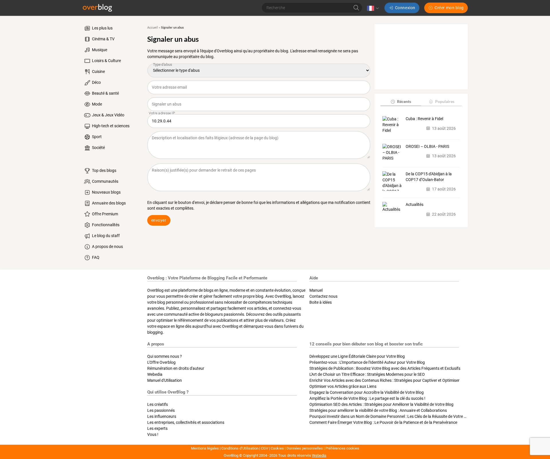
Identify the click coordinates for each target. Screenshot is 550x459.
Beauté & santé (105, 93)
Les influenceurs (161, 416)
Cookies (277, 448)
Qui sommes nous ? (164, 356)
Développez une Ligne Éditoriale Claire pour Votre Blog (357, 356)
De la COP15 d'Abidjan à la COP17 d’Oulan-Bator (429, 177)
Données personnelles (304, 448)
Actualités (414, 204)
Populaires (444, 101)
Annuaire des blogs (108, 203)
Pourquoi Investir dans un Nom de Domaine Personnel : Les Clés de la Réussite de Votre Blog (390, 416)
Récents (404, 101)
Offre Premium (104, 214)
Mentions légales (205, 448)
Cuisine (98, 71)
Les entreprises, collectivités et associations (185, 422)
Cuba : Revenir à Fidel (424, 118)
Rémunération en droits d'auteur (175, 368)
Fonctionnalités (105, 224)
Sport (96, 136)
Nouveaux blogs (106, 192)
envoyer (158, 220)
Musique (99, 49)
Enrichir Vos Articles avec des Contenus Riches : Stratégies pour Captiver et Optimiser (384, 380)
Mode (96, 104)
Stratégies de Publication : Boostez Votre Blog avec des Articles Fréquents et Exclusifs (384, 368)
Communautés (104, 181)
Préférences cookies (342, 448)
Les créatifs (157, 404)
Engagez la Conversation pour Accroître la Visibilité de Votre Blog (366, 392)
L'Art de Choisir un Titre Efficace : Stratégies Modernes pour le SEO (367, 374)
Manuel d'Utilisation (164, 380)
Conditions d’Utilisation (239, 448)
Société (98, 147)
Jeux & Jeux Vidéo (107, 115)
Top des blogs (103, 170)
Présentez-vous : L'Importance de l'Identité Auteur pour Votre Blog (367, 362)
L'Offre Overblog (161, 362)
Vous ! (152, 434)
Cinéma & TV (103, 39)
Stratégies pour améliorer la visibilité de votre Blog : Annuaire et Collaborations (378, 410)
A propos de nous (107, 246)
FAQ (95, 257)
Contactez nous (323, 296)
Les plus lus (102, 28)
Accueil (152, 27)
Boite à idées (320, 302)
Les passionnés (161, 410)
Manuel (316, 290)
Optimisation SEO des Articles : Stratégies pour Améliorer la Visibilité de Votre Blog (381, 404)
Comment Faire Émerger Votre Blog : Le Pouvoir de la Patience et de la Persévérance (383, 422)
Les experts (157, 428)
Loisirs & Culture (106, 60)
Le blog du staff (105, 235)
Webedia (154, 374)
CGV (264, 448)
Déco (96, 82)
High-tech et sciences (110, 126)
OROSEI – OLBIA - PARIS (427, 146)
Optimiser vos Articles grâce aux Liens (342, 386)
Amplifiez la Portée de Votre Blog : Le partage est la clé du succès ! (367, 398)
